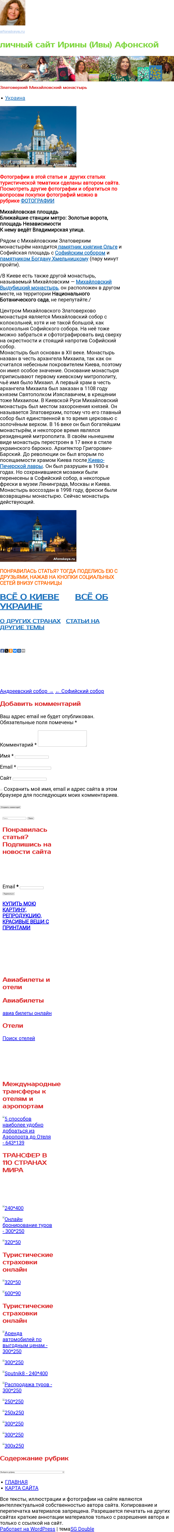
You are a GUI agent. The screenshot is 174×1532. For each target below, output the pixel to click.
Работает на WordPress (27, 1529)
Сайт (5, 778)
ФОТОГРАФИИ (37, 201)
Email (8, 767)
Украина (15, 98)
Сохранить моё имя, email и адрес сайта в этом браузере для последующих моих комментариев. (59, 792)
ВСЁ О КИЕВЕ (29, 597)
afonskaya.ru (12, 31)
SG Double (82, 1529)
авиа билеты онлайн (27, 1013)
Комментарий (18, 745)
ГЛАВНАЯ (16, 1482)
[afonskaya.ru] (12, 24)
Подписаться (9, 894)
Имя (7, 756)
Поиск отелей (19, 1038)
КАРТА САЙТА (21, 1488)
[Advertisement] (19, 670)
